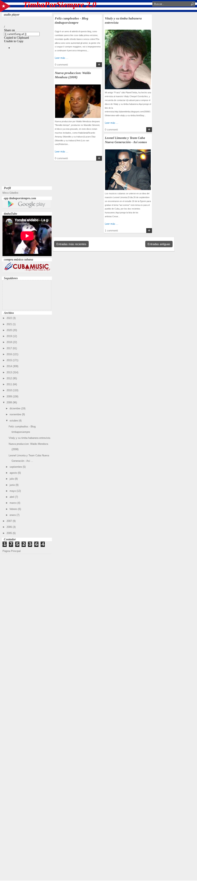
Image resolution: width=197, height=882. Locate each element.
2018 (10, 342)
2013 (10, 372)
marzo (13, 502)
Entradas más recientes (71, 244)
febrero (14, 509)
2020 (10, 330)
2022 (10, 318)
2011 (10, 384)
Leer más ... (61, 57)
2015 (10, 360)
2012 (10, 378)
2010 (10, 390)
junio (13, 484)
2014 (10, 366)
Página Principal (12, 551)
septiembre (16, 466)
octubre (14, 420)
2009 (10, 396)
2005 (10, 533)
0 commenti (61, 64)
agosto (14, 472)
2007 (10, 521)
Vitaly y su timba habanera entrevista (29, 437)
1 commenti (111, 230)
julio (12, 478)
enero (13, 515)
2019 (10, 336)
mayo (13, 490)
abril (12, 496)
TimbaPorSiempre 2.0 (59, 4)
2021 (10, 324)
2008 (10, 402)
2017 (10, 348)
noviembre (16, 414)
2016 (10, 354)
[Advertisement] (27, 127)
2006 (10, 527)
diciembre (15, 408)
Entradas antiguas (159, 244)
